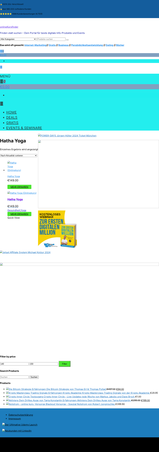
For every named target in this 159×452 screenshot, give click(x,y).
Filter (64, 364)
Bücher (120, 45)
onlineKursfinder (9, 26)
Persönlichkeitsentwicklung (87, 45)
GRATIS (12, 123)
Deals (11, 117)
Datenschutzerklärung (21, 414)
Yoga (23, 210)
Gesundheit (13, 210)
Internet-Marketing (35, 45)
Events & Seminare (24, 128)
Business (63, 45)
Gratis (52, 45)
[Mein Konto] (1, 67)
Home (11, 112)
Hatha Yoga (13, 176)
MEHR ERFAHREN (19, 187)
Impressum (15, 418)
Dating (109, 45)
